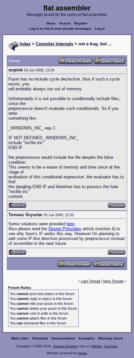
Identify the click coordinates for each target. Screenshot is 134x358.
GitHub (96, 346)
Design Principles (64, 228)
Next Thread (113, 281)
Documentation (63, 338)
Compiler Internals (54, 43)
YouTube (110, 346)
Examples (87, 338)
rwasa (82, 353)
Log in (100, 28)
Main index (20, 338)
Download (40, 338)
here (70, 223)
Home (51, 23)
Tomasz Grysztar (65, 346)
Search (65, 23)
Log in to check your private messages (60, 28)
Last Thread (90, 281)
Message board (110, 338)
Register (80, 23)
